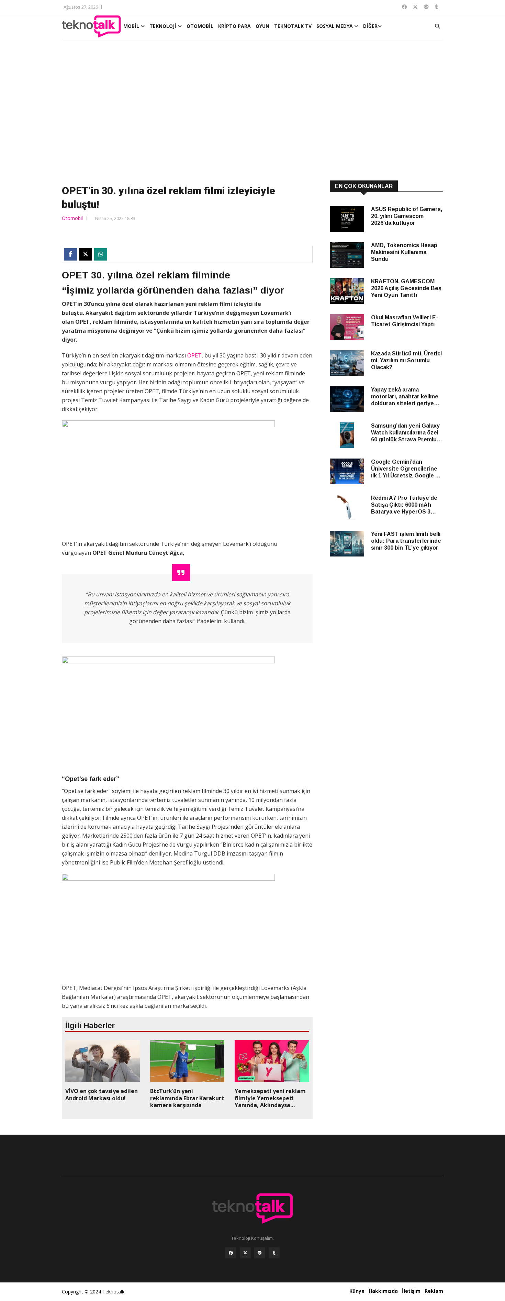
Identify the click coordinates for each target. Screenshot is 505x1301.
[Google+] (259, 1252)
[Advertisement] (252, 111)
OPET (194, 355)
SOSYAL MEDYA (335, 26)
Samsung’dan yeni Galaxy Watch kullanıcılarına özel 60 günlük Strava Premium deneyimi (406, 433)
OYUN (262, 26)
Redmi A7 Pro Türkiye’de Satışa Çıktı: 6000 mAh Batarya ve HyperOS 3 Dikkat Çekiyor (404, 505)
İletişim (411, 1291)
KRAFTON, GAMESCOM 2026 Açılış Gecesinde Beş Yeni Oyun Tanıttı (406, 288)
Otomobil (72, 218)
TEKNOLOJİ (163, 26)
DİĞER (370, 26)
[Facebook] (230, 1252)
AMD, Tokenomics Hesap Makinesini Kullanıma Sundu (404, 252)
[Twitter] (245, 1252)
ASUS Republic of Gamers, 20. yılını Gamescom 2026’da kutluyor (406, 216)
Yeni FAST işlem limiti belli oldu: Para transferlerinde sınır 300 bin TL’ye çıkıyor (406, 541)
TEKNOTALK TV (293, 26)
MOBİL (132, 26)
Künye (356, 1291)
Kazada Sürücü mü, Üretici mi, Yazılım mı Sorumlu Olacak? (406, 360)
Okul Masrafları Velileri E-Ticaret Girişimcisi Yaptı (404, 321)
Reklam (434, 1291)
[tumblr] (274, 1252)
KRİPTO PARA (234, 26)
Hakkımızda (383, 1291)
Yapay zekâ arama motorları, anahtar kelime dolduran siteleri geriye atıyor (404, 397)
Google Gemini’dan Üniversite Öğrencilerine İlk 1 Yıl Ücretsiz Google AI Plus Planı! (405, 469)
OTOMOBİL (200, 26)
